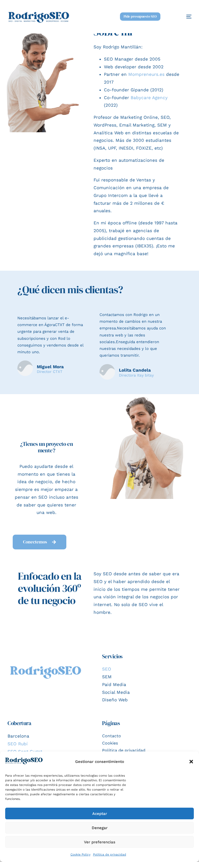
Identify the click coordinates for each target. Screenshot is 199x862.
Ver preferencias (99, 842)
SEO (106, 669)
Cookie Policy (80, 854)
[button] (191, 761)
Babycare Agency (149, 97)
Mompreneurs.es (146, 74)
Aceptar (99, 813)
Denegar (100, 828)
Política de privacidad (109, 854)
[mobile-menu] (182, 17)
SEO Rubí (18, 743)
